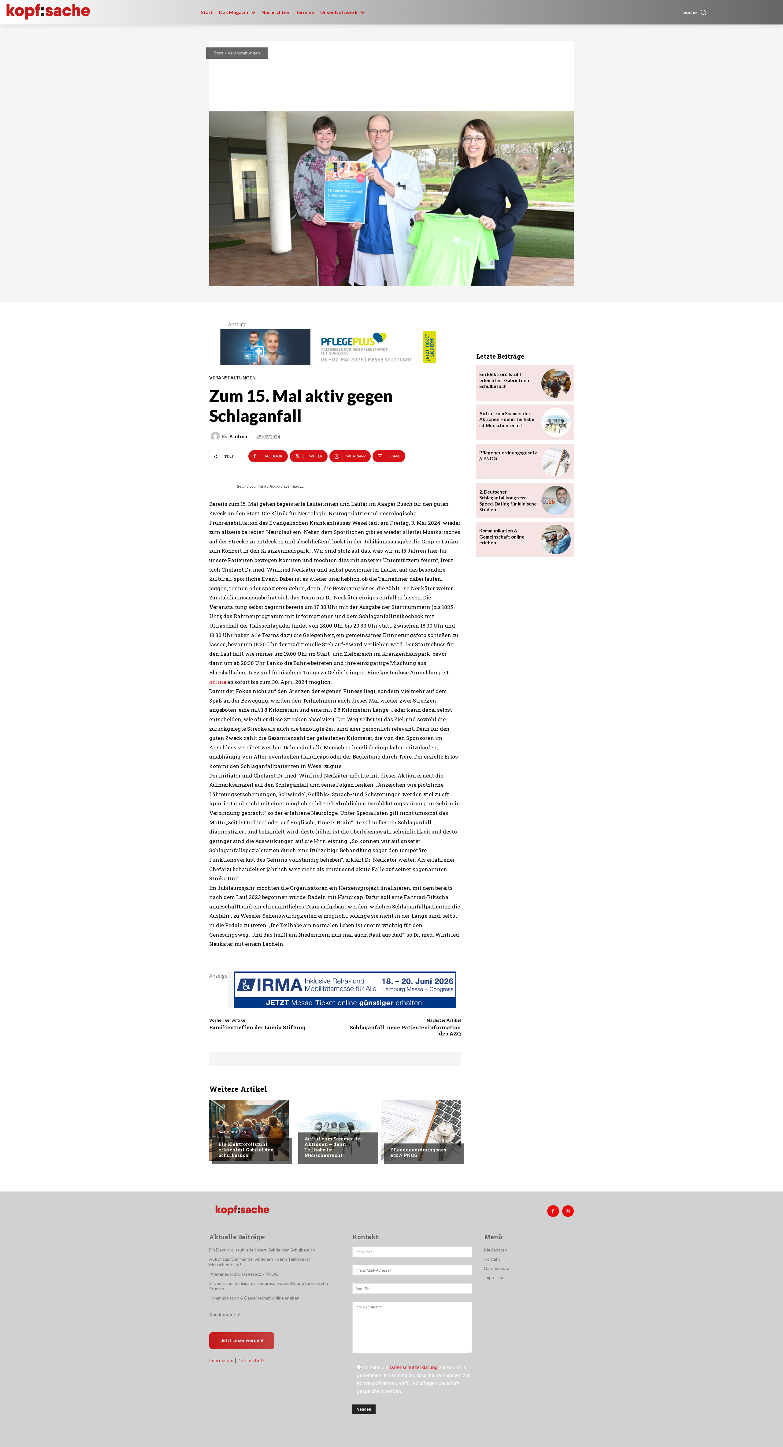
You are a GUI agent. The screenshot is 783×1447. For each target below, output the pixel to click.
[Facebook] (553, 1211)
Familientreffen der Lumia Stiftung (257, 1027)
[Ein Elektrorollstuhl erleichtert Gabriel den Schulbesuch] (249, 1130)
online (217, 681)
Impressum (221, 1360)
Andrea (238, 436)
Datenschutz (251, 1360)
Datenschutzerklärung (414, 1367)
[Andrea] (216, 436)
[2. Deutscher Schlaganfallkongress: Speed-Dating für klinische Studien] (556, 500)
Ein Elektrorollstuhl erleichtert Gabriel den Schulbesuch (246, 1149)
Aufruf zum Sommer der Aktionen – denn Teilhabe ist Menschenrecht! (333, 1147)
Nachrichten (232, 1132)
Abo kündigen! (224, 1315)
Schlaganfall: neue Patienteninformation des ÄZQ (405, 1030)
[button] (695, 12)
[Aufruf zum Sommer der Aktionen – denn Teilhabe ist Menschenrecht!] (335, 1130)
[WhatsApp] (568, 1211)
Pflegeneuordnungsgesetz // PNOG (418, 1152)
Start (219, 52)
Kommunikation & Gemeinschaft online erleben (502, 536)
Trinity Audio (269, 486)
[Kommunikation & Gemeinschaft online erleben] (556, 539)
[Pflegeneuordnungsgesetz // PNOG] (421, 1130)
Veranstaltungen (244, 52)
